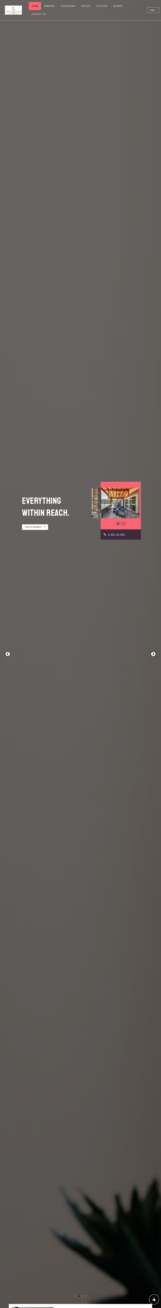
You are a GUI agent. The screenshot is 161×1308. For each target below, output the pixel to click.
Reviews (117, 6)
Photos (85, 6)
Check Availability (34, 527)
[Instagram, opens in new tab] (123, 523)
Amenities (49, 6)
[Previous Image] (8, 654)
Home (35, 6)
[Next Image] (153, 654)
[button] (153, 10)
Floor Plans (68, 6)
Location (101, 6)
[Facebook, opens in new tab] (117, 523)
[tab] (75, 1296)
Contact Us (39, 14)
